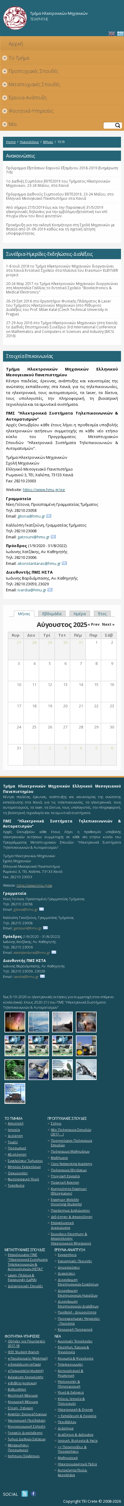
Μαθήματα (59, 1158)
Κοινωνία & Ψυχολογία (75, 1358)
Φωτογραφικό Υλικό (23, 1179)
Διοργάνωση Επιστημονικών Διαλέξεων (78, 1303)
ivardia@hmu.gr (31, 590)
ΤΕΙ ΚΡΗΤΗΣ (39, 19)
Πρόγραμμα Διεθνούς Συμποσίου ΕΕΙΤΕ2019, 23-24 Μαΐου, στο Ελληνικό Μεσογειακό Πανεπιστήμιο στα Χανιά (60, 196)
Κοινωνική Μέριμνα (23, 1402)
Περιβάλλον (67, 1422)
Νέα (10, 124)
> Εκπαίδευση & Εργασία (77, 1416)
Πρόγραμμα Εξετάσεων (69, 1170)
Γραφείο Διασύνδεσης (25, 1433)
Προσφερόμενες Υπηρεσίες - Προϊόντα (79, 1321)
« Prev (94, 624)
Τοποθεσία (16, 1185)
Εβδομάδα (51, 613)
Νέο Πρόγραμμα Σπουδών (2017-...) (71, 1132)
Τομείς (13, 1142)
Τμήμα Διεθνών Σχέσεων (26, 1439)
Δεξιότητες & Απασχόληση (71, 1217)
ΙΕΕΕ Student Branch (23, 1352)
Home (11, 142)
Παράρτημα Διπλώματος (70, 1210)
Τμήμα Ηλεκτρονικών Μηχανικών (59, 13)
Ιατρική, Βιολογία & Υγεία (78, 1441)
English (111, 33)
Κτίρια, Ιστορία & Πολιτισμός (71, 1401)
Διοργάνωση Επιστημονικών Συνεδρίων (78, 1282)
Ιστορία (14, 1130)
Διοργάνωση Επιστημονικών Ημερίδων (78, 1293)
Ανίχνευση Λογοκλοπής (26, 1377)
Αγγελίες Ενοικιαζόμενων (27, 1414)
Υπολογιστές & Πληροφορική (69, 1384)
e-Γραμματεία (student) (25, 1371)
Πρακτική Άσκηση (65, 1182)
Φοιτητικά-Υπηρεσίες (28, 111)
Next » (108, 624)
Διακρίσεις (66, 1273)
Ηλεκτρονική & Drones (75, 1409)
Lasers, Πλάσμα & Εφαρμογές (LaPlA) (22, 1277)
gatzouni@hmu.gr (33, 537)
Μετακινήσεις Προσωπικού (18, 1447)
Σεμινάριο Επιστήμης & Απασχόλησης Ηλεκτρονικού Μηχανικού (71, 1238)
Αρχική (16, 43)
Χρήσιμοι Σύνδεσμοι (24, 1456)
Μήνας (48, 142)
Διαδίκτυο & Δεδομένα (75, 1434)
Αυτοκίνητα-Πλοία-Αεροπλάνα (72, 1472)
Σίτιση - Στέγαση (20, 1408)
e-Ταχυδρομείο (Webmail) (28, 1358)
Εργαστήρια (67, 1255)
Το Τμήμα (16, 58)
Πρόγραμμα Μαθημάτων (70, 1151)
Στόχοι (56, 1123)
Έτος (102, 613)
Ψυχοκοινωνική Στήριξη (26, 1426)
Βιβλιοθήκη (17, 1389)
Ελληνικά (120, 33)
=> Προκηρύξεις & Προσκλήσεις (72, 1449)
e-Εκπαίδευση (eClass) (24, 1364)
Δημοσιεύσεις (69, 1267)
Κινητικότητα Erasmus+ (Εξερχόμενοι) (69, 1191)
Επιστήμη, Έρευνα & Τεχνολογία (73, 1349)
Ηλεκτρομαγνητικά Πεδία (77, 1464)
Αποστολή (15, 1123)
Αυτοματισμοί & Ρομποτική (70, 1373)
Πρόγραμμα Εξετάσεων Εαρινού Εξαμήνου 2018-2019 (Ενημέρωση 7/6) (62, 169)
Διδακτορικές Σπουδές (25, 1286)
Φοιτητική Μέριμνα (23, 1395)
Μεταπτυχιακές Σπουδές (32, 84)
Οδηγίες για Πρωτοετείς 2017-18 (26, 1343)
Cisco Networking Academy (71, 1164)
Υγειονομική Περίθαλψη (26, 1420)
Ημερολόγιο (29, 142)
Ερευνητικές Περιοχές (75, 1261)
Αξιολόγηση (17, 1154)
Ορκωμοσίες (18, 1173)
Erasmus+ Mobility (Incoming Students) (66, 1202)
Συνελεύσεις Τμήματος (25, 1161)
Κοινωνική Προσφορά (75, 1329)
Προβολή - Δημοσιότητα (77, 1312)
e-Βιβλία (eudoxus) (22, 1383)
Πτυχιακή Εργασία (65, 1176)
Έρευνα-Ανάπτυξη (25, 97)
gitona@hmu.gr (31, 516)
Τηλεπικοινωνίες (70, 1364)
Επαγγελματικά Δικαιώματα (62, 1225)
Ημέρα (80, 613)
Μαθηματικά (68, 1458)
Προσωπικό (17, 1148)
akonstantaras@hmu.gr (39, 563)
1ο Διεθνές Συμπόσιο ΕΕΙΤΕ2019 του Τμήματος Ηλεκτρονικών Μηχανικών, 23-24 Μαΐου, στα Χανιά (58, 183)
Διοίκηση (15, 1136)
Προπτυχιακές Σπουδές (31, 71)
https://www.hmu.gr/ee (44, 489)
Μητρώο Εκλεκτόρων (24, 1167)
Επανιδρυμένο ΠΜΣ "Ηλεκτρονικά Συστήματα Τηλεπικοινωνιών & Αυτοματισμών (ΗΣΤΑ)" (28, 1262)
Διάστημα (65, 1428)
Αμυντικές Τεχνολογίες (75, 1341)
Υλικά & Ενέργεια (71, 1392)
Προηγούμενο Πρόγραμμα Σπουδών (71, 1143)
